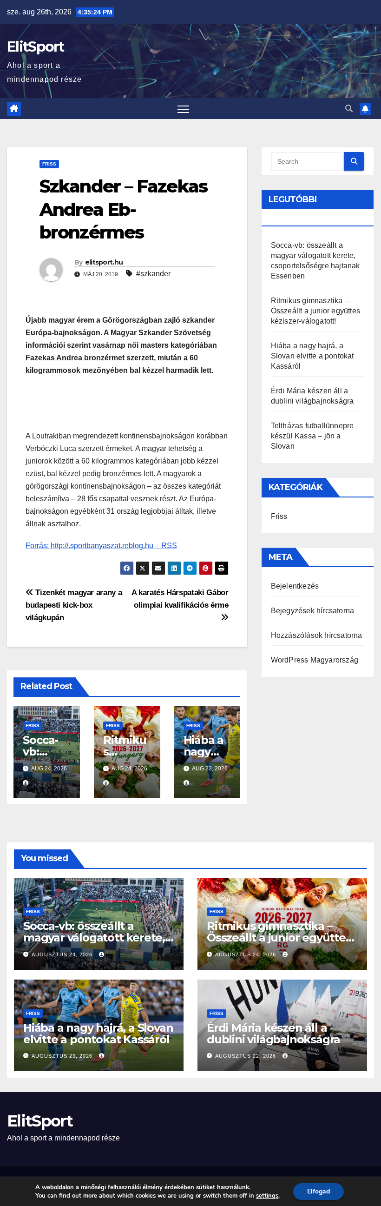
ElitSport (35, 46)
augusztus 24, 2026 (63, 954)
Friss (49, 163)
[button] (349, 109)
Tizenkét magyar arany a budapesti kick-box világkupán (74, 605)
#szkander (153, 274)
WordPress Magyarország (314, 660)
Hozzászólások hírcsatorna (316, 635)
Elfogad (318, 1191)
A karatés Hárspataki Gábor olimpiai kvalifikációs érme (180, 599)
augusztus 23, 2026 (63, 1056)
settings (267, 1196)
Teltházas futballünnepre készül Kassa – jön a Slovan (312, 436)
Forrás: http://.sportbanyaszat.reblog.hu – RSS (101, 546)
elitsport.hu (104, 262)
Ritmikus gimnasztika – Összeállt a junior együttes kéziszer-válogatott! (315, 311)
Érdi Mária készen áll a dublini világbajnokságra (273, 1033)
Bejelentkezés (295, 586)
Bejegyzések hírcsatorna (313, 611)
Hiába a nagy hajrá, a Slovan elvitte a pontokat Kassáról (312, 356)
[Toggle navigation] (183, 108)
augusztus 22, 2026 (246, 1056)
